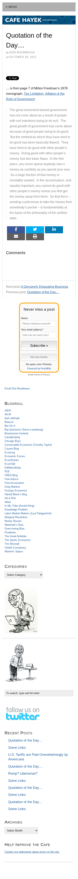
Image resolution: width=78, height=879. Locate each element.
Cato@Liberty (12, 437)
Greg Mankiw (12, 486)
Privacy (46, 374)
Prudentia (10, 532)
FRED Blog (11, 475)
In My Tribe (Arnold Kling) (19, 505)
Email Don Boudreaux (17, 388)
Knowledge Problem (16, 509)
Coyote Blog (12, 448)
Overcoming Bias (15, 528)
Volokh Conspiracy (15, 547)
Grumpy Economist (16, 490)
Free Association (14, 482)
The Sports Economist (18, 540)
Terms (37, 374)
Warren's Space (14, 551)
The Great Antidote (15, 536)
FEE (7, 471)
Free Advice (11, 479)
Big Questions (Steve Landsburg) (24, 429)
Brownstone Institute (16, 433)
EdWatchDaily (13, 467)
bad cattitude (12, 418)
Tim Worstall (12, 543)
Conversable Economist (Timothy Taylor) (28, 444)
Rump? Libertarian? (22, 773)
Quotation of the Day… (43, 292)
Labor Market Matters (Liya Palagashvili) (28, 513)
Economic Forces (15, 456)
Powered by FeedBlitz (39, 368)
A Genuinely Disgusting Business (44, 286)
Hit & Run (10, 498)
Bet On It (10, 425)
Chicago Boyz (13, 441)
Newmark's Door (14, 524)
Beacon (9, 421)
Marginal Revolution (16, 517)
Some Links (17, 748)
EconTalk (10, 463)
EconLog (10, 452)
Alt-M (8, 414)
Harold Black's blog (16, 494)
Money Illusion (13, 520)
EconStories (12, 460)
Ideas (8, 501)
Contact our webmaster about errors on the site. (32, 851)
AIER (8, 410)
